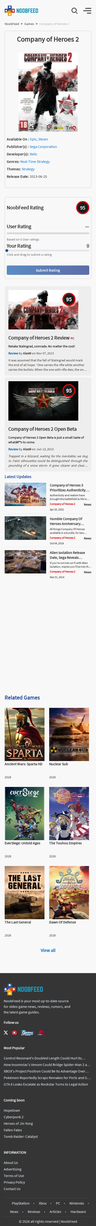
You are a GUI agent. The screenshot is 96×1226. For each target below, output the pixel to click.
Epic (33, 139)
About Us (11, 1162)
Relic (33, 154)
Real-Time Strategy (35, 161)
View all (48, 950)
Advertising (12, 1169)
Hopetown (12, 1110)
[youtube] (14, 1032)
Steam (43, 139)
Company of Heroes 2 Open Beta (42, 429)
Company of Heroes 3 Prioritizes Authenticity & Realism (69, 490)
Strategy (28, 169)
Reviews (34, 1211)
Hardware (78, 1211)
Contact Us (12, 1188)
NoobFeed (12, 24)
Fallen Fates (13, 1130)
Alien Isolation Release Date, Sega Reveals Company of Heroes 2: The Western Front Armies (70, 559)
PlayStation (21, 1203)
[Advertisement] (48, 638)
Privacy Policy (14, 1182)
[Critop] (41, 1033)
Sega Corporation (43, 146)
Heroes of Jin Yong (18, 1123)
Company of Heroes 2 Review (39, 337)
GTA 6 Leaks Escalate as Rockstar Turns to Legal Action (46, 1084)
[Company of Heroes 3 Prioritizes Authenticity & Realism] (25, 504)
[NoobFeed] (21, 11)
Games (29, 24)
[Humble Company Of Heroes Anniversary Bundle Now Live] (25, 538)
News (14, 1211)
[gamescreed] (27, 1033)
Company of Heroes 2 (62, 504)
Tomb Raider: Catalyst (21, 1136)
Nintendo (76, 1203)
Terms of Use (14, 1175)
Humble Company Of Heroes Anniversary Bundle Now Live (66, 523)
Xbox (43, 1203)
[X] (6, 1032)
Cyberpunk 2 (14, 1116)
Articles (55, 1211)
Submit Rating (48, 270)
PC (58, 1203)
